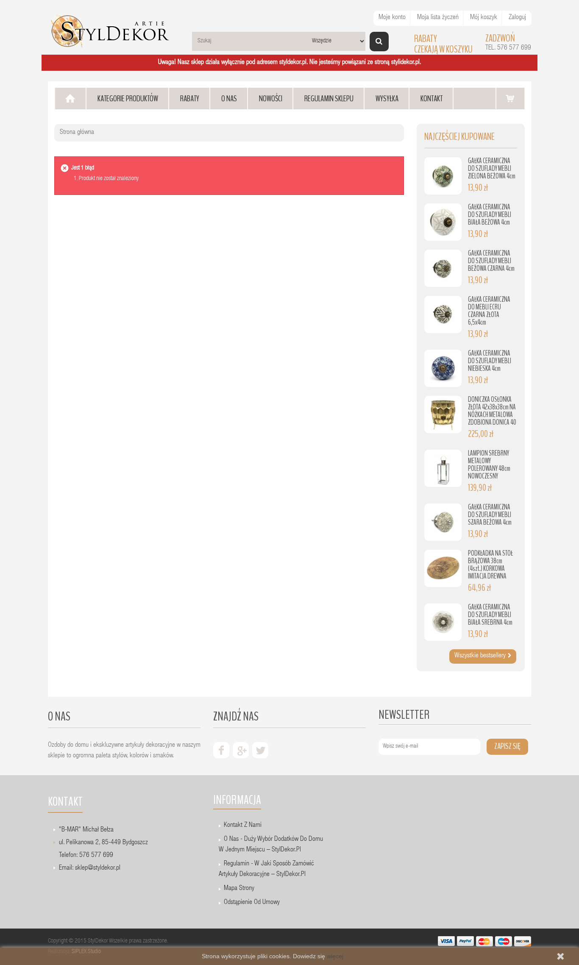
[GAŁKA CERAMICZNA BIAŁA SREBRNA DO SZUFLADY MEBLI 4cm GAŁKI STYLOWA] (443, 622)
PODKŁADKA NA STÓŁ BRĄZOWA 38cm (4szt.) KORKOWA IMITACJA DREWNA (490, 564)
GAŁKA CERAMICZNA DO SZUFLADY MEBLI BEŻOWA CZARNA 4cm (491, 260)
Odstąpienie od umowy (252, 902)
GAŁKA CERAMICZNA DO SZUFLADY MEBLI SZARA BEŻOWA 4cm (490, 514)
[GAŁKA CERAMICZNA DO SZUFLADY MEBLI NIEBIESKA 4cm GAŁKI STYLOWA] (443, 368)
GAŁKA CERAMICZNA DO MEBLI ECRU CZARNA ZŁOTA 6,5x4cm (489, 311)
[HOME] (70, 98)
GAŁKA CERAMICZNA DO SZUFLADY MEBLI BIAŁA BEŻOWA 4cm (489, 214)
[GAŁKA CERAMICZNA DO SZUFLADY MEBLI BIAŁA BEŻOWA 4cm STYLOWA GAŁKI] (443, 222)
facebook (221, 750)
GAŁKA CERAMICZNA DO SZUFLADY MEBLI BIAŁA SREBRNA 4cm (490, 614)
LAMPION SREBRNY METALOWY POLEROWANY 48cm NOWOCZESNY (489, 464)
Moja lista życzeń (438, 17)
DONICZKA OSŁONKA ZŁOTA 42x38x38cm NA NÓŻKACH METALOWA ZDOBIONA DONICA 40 (492, 411)
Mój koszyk (483, 17)
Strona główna (77, 132)
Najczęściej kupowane (459, 136)
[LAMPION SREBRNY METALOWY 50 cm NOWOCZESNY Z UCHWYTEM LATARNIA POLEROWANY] (443, 468)
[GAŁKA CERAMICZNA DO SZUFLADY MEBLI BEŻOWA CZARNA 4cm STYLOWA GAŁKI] (443, 268)
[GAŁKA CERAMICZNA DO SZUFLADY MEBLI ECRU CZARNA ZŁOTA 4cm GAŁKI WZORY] (443, 314)
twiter (260, 750)
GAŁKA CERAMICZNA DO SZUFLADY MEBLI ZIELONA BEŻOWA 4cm (491, 168)
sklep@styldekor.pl (97, 868)
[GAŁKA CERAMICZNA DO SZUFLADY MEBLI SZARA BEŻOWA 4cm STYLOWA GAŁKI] (443, 522)
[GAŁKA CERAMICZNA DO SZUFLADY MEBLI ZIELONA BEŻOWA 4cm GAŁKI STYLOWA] (443, 176)
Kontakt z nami (243, 825)
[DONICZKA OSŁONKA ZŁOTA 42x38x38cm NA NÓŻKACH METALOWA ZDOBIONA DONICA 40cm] (443, 414)
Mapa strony (239, 888)
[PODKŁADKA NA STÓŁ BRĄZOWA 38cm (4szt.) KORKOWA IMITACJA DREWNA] (443, 568)
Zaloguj (517, 17)
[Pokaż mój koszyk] (510, 98)
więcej (335, 956)
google (241, 750)
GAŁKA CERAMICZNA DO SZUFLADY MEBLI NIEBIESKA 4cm (489, 360)
